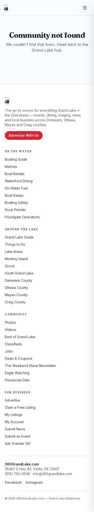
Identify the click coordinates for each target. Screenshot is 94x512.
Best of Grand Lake (20, 337)
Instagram (34, 482)
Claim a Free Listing (20, 407)
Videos (10, 330)
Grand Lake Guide (19, 237)
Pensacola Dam (17, 380)
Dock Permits (15, 210)
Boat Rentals (15, 174)
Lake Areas (14, 252)
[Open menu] (85, 7)
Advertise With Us (24, 135)
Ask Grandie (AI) (18, 443)
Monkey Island (16, 259)
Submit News (15, 429)
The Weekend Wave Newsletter (30, 366)
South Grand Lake (19, 273)
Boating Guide (16, 159)
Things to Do (15, 244)
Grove (10, 266)
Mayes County (16, 295)
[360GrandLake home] (6, 7)
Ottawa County (16, 288)
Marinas (11, 167)
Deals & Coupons (18, 358)
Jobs (9, 351)
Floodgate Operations (22, 217)
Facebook (13, 482)
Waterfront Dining (19, 181)
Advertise (12, 400)
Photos (10, 322)
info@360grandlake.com (52, 474)
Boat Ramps (14, 195)
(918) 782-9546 (17, 474)
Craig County (15, 302)
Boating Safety (16, 203)
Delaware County (18, 280)
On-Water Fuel (16, 188)
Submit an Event (17, 436)
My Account (14, 422)
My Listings (13, 415)
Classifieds (13, 344)
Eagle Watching (17, 373)
